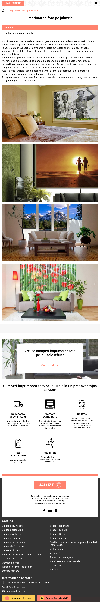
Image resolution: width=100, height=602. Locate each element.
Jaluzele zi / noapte (13, 525)
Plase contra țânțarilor (62, 557)
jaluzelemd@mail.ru (16, 591)
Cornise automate (12, 558)
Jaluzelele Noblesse (13, 546)
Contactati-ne (50, 365)
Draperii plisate (58, 538)
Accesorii (55, 553)
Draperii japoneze (59, 525)
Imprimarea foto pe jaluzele (65, 561)
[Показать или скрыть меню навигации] (96, 3)
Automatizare (57, 549)
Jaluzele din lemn (11, 550)
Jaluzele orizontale (12, 529)
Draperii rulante (58, 529)
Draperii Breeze (58, 534)
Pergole (54, 569)
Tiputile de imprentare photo (18, 33)
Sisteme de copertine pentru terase (21, 554)
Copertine (55, 565)
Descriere (9, 27)
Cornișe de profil (11, 562)
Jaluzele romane (11, 538)
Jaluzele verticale (11, 534)
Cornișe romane (11, 571)
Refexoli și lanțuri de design (17, 566)
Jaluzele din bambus (13, 542)
